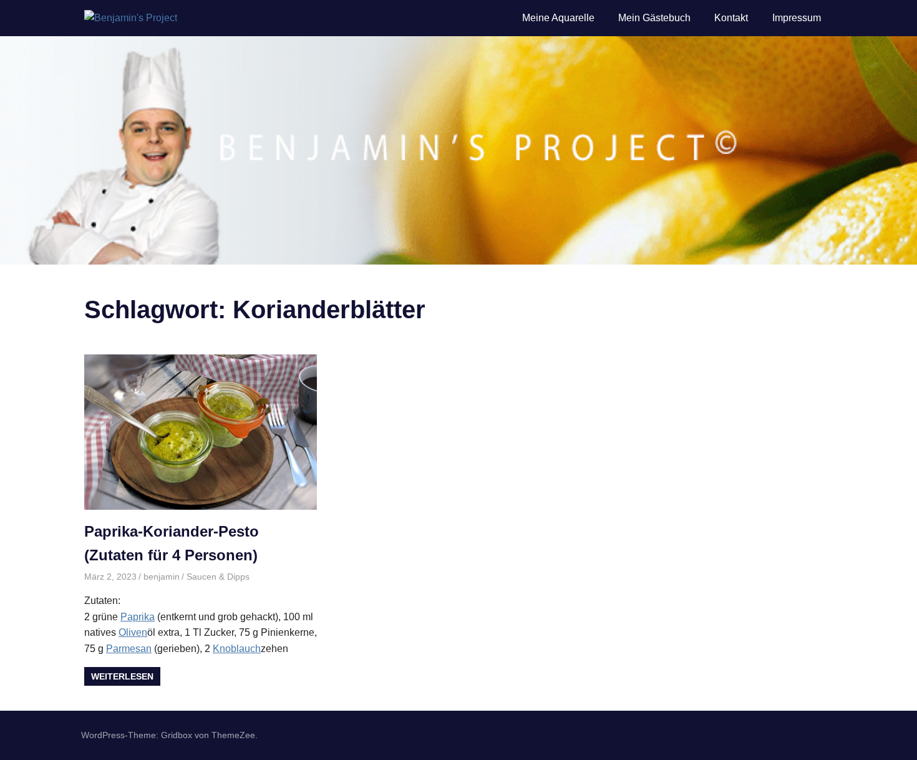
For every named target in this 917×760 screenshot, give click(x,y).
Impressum (796, 17)
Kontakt (731, 17)
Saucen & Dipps (218, 577)
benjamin (161, 577)
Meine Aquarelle (558, 17)
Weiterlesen (122, 676)
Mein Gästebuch (654, 17)
